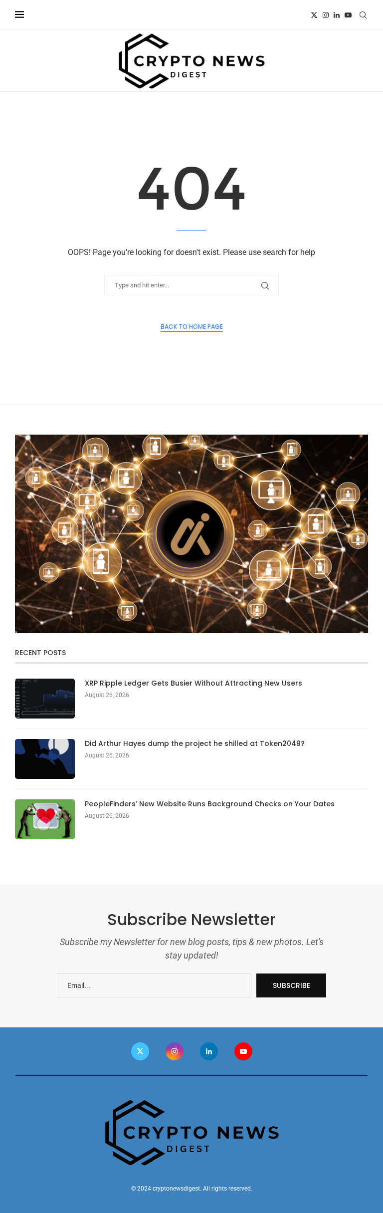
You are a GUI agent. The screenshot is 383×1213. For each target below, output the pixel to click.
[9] (191, 439)
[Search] (363, 14)
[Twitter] (314, 14)
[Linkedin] (337, 14)
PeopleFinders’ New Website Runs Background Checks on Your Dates (210, 804)
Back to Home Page (192, 326)
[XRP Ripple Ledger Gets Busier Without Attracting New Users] (45, 699)
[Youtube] (348, 14)
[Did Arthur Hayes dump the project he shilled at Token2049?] (45, 759)
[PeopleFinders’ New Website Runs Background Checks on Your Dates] (45, 819)
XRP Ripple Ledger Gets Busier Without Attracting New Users (193, 683)
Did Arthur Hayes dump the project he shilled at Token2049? (195, 743)
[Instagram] (326, 14)
